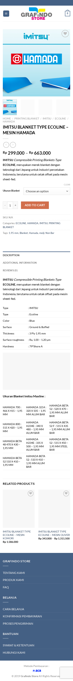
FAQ (6, 587)
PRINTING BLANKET (26, 118)
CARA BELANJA (13, 609)
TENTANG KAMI (14, 572)
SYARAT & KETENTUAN (18, 645)
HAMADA (9, 121)
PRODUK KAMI (13, 580)
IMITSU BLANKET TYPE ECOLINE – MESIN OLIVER (54, 533)
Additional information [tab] (20, 262)
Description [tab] (11, 255)
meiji (41, 232)
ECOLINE (60, 118)
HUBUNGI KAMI (14, 652)
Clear (67, 184)
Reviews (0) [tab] (10, 270)
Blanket (24, 232)
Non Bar (49, 232)
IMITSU (47, 118)
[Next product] (6, 145)
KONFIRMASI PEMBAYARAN (22, 616)
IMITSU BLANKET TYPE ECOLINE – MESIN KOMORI (17, 535)
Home (7, 118)
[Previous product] (13, 145)
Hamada (33, 232)
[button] (6, 13)
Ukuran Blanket (11, 190)
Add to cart (35, 205)
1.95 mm (14, 232)
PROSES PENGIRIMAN (18, 623)
